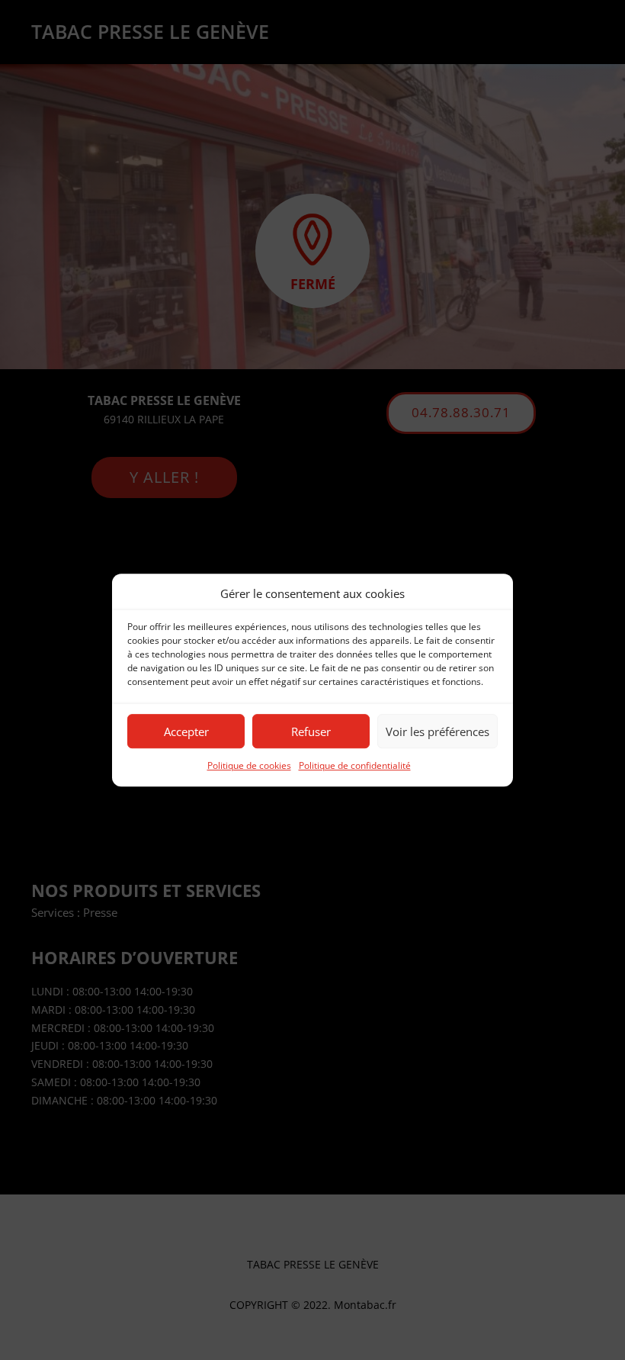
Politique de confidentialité (355, 766)
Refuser (311, 731)
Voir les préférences (437, 731)
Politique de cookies (249, 766)
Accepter (186, 731)
